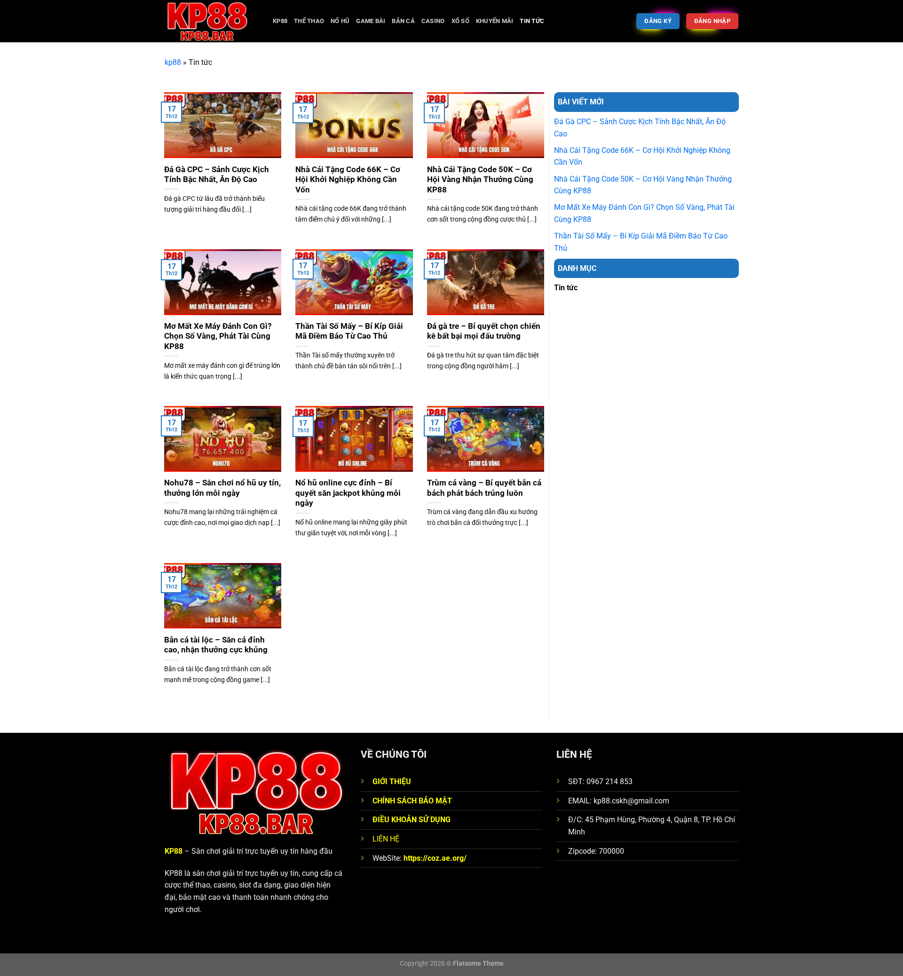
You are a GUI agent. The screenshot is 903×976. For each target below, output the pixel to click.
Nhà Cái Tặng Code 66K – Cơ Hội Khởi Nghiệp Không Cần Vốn (347, 179)
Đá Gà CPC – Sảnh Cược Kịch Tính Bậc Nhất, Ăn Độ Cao (216, 174)
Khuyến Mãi (495, 20)
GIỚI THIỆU (391, 781)
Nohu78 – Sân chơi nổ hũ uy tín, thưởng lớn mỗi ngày (222, 488)
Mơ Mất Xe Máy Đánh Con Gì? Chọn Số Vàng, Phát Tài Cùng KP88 (217, 336)
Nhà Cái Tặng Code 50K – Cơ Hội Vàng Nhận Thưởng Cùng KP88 (480, 179)
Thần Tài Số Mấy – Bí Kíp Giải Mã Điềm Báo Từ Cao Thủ (349, 331)
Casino (433, 20)
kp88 (173, 62)
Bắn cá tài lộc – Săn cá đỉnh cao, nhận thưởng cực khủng (216, 645)
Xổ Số (460, 20)
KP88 (280, 20)
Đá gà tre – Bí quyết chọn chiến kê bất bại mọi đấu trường (483, 331)
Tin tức (532, 20)
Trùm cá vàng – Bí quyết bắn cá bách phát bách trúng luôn (484, 488)
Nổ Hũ (340, 20)
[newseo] (212, 21)
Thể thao (309, 20)
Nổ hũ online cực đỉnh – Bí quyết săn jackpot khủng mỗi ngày (348, 493)
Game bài (370, 20)
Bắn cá (403, 20)
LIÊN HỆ (385, 838)
